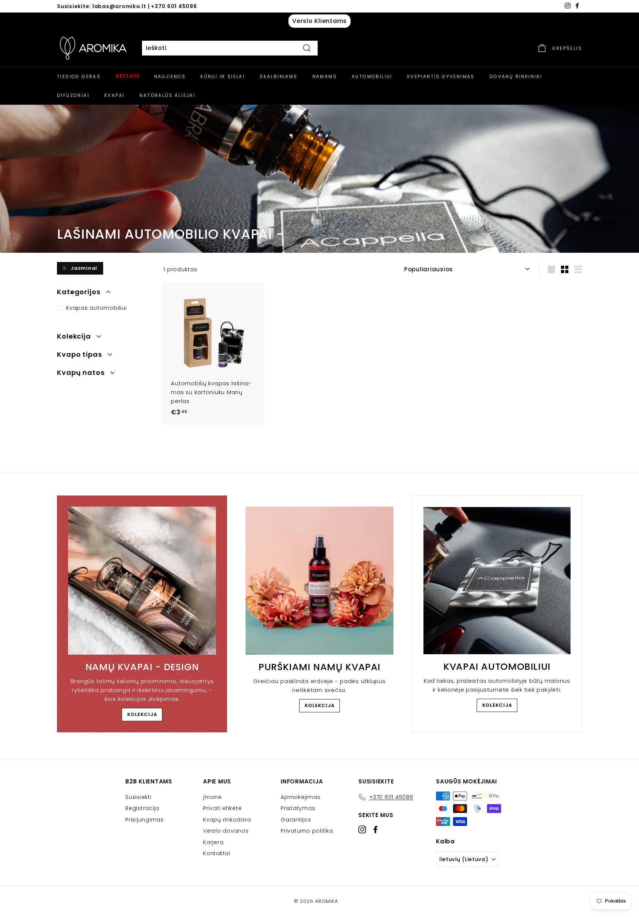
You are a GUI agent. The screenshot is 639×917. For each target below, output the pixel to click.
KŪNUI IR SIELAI (222, 76)
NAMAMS (324, 76)
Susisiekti (138, 797)
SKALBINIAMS (278, 76)
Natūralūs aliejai (167, 95)
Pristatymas (298, 808)
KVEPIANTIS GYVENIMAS (441, 76)
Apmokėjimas (300, 797)
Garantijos (296, 819)
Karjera (213, 842)
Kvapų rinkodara (227, 819)
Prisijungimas (144, 819)
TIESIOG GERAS (79, 76)
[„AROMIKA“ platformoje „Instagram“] (362, 829)
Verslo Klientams (319, 21)
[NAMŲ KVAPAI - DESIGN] (142, 581)
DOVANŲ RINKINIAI (516, 76)
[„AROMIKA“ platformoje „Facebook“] (375, 829)
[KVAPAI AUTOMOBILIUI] (497, 580)
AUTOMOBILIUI (372, 76)
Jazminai (84, 268)
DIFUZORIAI (73, 95)
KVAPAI (114, 95)
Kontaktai (216, 853)
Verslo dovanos (226, 830)
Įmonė (212, 797)
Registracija (142, 808)
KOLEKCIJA (142, 714)
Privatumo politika (307, 830)
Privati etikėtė (222, 808)
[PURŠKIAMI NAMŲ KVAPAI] (319, 581)
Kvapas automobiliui (96, 308)
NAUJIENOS (170, 76)
